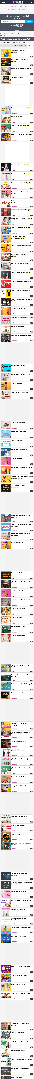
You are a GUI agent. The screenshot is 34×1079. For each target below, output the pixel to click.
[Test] (18, 2)
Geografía (14, 980)
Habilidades (14, 9)
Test (1, 34)
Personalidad (10, 7)
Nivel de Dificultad (20, 45)
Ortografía (14, 74)
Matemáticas (28, 7)
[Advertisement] (17, 95)
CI (8, 9)
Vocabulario (14, 65)
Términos (23, 28)
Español (3, 7)
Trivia (17, 7)
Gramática (14, 83)
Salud (21, 7)
